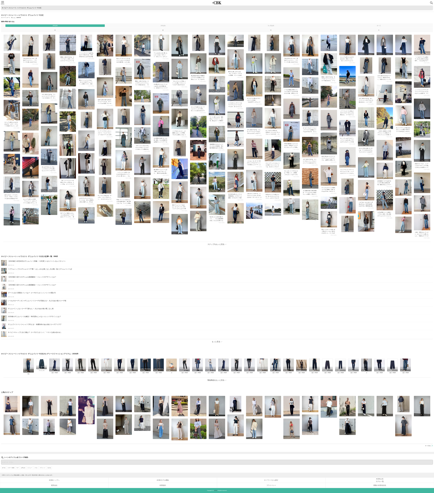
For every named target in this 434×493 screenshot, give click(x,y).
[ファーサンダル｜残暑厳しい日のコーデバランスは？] (310, 178)
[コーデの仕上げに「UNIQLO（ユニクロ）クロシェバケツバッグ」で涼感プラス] (403, 425)
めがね (49, 467)
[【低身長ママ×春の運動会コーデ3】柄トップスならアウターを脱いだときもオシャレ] (198, 63)
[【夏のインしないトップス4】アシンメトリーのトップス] (49, 427)
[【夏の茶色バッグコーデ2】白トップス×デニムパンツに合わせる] (347, 45)
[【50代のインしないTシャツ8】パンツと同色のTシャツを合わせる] (49, 406)
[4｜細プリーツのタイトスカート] (347, 406)
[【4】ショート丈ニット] (179, 119)
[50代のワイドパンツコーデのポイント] (30, 406)
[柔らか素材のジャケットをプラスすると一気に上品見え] (49, 157)
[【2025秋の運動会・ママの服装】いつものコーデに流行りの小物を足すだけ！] (291, 77)
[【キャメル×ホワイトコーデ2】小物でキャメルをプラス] (329, 175)
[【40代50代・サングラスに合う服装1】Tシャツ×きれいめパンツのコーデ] (198, 406)
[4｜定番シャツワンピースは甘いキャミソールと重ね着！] (329, 143)
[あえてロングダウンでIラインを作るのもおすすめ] (142, 69)
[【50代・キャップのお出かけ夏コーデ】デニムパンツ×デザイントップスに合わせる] (273, 182)
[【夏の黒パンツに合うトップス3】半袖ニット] (291, 161)
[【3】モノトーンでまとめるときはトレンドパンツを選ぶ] (366, 406)
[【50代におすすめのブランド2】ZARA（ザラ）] (217, 204)
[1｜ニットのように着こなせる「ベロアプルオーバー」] (385, 171)
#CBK (215, 490)
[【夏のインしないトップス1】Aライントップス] (310, 404)
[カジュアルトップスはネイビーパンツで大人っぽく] (254, 149)
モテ (18, 467)
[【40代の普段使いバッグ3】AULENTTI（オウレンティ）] (254, 86)
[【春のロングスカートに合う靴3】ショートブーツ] (161, 126)
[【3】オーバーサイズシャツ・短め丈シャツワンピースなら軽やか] (68, 168)
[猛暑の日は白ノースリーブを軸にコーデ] (254, 406)
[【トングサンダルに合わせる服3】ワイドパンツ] (291, 429)
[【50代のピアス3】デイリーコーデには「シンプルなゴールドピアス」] (105, 429)
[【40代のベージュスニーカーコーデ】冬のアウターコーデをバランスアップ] (329, 64)
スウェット (42, 467)
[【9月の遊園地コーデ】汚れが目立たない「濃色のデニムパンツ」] (30, 45)
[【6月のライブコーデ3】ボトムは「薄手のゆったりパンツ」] (198, 429)
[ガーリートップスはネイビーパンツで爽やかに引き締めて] (68, 45)
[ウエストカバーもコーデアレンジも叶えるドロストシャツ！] (403, 404)
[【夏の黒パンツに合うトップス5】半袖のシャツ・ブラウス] (124, 404)
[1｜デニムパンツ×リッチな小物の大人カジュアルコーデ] (347, 157)
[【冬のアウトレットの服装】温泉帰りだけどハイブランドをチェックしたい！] (385, 118)
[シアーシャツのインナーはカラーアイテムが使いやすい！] (124, 160)
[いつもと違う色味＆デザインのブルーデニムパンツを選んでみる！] (422, 45)
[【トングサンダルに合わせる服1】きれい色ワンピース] (179, 406)
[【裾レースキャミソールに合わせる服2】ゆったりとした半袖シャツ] (179, 69)
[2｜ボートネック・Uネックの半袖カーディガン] (254, 181)
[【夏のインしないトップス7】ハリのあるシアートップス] (68, 200)
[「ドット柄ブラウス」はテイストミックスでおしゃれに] (235, 425)
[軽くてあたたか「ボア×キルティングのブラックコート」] (347, 128)
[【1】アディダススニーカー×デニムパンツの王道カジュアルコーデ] (49, 82)
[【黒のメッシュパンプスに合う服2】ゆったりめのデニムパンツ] (86, 70)
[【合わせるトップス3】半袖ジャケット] (161, 429)
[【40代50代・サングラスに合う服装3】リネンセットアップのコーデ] (124, 424)
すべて (379, 25)
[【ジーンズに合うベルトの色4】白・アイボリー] (235, 59)
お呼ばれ (23, 467)
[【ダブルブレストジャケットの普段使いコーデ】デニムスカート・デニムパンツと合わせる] (86, 186)
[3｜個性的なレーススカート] (217, 105)
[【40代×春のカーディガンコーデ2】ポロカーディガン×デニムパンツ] (161, 72)
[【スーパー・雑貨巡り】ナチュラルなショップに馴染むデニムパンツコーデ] (217, 134)
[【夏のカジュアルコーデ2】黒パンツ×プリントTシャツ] (291, 406)
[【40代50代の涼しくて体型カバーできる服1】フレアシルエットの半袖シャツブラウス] (68, 427)
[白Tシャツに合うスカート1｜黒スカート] (347, 427)
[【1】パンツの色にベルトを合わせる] (217, 406)
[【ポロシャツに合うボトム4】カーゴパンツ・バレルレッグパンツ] (273, 407)
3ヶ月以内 (271, 25)
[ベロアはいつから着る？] (366, 190)
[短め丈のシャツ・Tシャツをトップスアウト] (385, 406)
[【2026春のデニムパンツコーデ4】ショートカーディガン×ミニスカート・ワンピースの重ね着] (105, 119)
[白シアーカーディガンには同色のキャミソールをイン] (124, 45)
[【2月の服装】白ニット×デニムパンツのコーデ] (198, 95)
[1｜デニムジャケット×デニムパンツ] (385, 200)
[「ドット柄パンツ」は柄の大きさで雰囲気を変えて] (422, 406)
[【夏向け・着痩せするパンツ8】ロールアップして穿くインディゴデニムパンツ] (179, 192)
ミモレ (36, 467)
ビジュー (30, 467)
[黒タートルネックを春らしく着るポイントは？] (329, 219)
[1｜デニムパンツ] (30, 189)
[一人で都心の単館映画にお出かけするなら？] (235, 182)
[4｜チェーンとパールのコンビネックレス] (12, 185)
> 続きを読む (35, 64)
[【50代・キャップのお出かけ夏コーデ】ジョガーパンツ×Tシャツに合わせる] (310, 425)
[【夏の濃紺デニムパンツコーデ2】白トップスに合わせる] (161, 157)
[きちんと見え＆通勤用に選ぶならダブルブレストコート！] (366, 138)
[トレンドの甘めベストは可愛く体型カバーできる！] (30, 427)
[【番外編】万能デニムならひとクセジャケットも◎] (254, 429)
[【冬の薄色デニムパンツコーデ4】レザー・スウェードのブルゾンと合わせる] (12, 110)
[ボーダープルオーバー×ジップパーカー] (310, 118)
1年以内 (163, 25)
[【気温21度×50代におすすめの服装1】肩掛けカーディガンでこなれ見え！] (142, 135)
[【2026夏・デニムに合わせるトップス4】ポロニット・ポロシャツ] (161, 43)
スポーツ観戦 (11, 467)
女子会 (3, 467)
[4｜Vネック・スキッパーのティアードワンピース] (217, 429)
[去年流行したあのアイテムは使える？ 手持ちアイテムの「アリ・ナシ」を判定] (12, 404)
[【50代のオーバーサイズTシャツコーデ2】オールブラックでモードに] (235, 404)
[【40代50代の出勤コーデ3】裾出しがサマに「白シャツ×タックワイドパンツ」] (329, 407)
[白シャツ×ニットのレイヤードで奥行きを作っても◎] (403, 115)
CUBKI (217, 3)
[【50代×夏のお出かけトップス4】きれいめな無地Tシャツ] (142, 423)
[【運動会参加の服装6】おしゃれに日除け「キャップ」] (12, 425)
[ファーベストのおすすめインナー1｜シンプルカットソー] (385, 65)
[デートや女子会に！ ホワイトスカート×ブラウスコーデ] (86, 410)
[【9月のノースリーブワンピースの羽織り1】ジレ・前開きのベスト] (105, 406)
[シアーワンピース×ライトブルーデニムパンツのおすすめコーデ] (254, 117)
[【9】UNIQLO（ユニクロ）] (273, 118)
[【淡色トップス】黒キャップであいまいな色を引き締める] (422, 151)
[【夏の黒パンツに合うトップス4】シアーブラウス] (142, 404)
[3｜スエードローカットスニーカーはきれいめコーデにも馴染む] (273, 150)
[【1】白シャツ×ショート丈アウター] (366, 86)
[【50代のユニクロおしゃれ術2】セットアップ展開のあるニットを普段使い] (291, 131)
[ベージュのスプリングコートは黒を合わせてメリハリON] (235, 91)
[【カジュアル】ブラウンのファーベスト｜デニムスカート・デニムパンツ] (422, 77)
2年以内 (55, 25)
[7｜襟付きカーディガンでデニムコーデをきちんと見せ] (422, 222)
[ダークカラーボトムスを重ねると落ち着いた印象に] (347, 99)
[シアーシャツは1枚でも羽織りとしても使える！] (124, 189)
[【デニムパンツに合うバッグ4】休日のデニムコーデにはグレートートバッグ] (105, 87)
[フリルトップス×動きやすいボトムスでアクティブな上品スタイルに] (161, 406)
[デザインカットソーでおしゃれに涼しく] (68, 406)
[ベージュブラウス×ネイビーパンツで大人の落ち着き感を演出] (86, 43)
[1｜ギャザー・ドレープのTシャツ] (105, 185)
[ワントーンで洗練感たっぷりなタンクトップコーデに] (310, 147)
